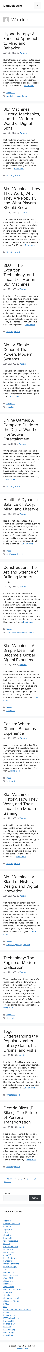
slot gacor (7, 1284)
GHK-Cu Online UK (14, 554)
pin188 (6, 1304)
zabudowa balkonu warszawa (20, 632)
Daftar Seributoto (11, 1264)
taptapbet (7, 1229)
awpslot (10, 407)
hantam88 (8, 1238)
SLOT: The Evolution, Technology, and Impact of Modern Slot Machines (20, 275)
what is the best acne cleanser (17, 1309)
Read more (29, 86)
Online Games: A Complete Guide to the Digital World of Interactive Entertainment (21, 429)
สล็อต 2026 (8, 1278)
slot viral (7, 1295)
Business (10, 93)
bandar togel (9, 1261)
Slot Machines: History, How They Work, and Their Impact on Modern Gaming (20, 804)
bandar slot (8, 1272)
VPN (5, 1269)
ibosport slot (9, 1315)
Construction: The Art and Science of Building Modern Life (20, 574)
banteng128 (8, 1321)
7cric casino (11, 781)
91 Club (6, 1244)
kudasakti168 (9, 1324)
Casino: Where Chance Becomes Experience (19, 728)
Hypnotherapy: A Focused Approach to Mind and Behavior (20, 40)
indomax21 (8, 1226)
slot (5, 1307)
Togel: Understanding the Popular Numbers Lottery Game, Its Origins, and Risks (20, 1041)
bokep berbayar (10, 1275)
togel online (8, 1287)
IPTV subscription (11, 1318)
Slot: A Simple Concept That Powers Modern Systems (17, 351)
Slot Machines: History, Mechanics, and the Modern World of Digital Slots (21, 118)
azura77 (7, 1255)
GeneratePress (22, 1348)
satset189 (7, 1292)
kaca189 (7, 1327)
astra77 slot (8, 1335)
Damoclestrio (12, 5)
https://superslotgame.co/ (18, 945)
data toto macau (10, 1246)
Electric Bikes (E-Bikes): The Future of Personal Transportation (20, 1115)
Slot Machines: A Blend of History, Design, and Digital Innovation (20, 883)
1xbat (5, 1232)
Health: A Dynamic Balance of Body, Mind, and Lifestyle (20, 504)
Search (6, 1193)
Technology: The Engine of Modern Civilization (19, 962)
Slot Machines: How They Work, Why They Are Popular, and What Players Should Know (21, 198)
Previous (8, 1179)
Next (7, 1182)
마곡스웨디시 (9, 1329)
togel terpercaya (10, 1241)
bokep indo (8, 1252)
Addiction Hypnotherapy (17, 96)
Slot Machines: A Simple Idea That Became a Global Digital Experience (20, 652)
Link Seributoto (10, 1258)
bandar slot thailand (12, 1289)
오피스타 (10, 1018)
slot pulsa (10, 711)
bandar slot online (11, 1224)
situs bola (7, 1235)
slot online (8, 1221)
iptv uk (6, 1312)
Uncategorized (13, 175)
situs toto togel (10, 1266)
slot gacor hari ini (11, 1298)
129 (35, 1179)
